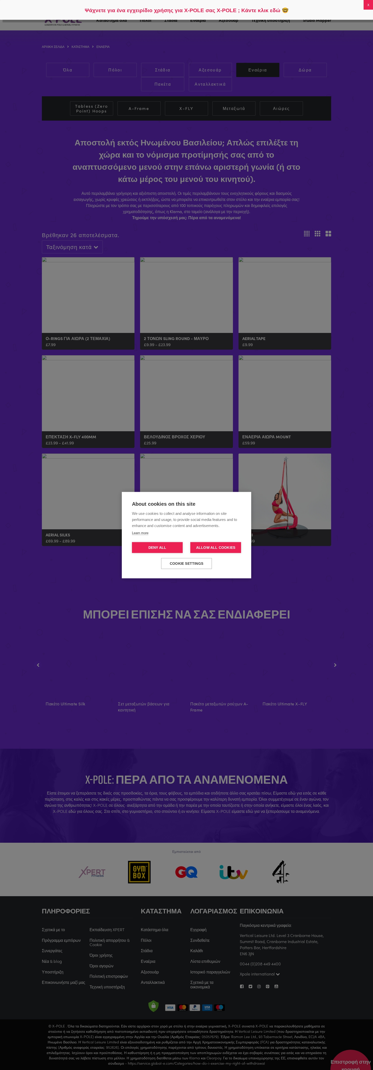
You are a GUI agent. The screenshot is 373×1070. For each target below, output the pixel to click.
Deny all (157, 547)
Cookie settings (186, 563)
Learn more (140, 533)
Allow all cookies (215, 547)
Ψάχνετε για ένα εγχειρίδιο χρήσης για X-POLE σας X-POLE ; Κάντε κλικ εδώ (182, 10)
